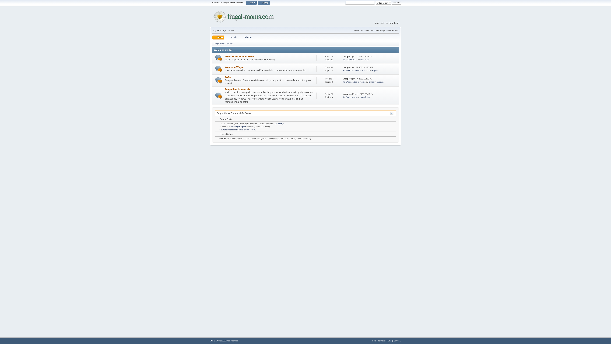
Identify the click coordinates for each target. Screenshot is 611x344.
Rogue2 (375, 70)
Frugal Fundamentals (237, 89)
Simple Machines (231, 341)
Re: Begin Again (350, 97)
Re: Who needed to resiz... (354, 82)
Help (374, 341)
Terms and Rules (384, 341)
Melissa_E (279, 123)
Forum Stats (225, 119)
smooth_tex (365, 97)
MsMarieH (364, 59)
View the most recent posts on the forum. (237, 129)
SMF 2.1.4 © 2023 (217, 341)
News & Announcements (239, 56)
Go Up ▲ (397, 341)
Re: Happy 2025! (350, 59)
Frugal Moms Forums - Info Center (234, 113)
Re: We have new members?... (356, 70)
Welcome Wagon (234, 67)
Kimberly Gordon (376, 82)
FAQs (228, 77)
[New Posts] (218, 58)
